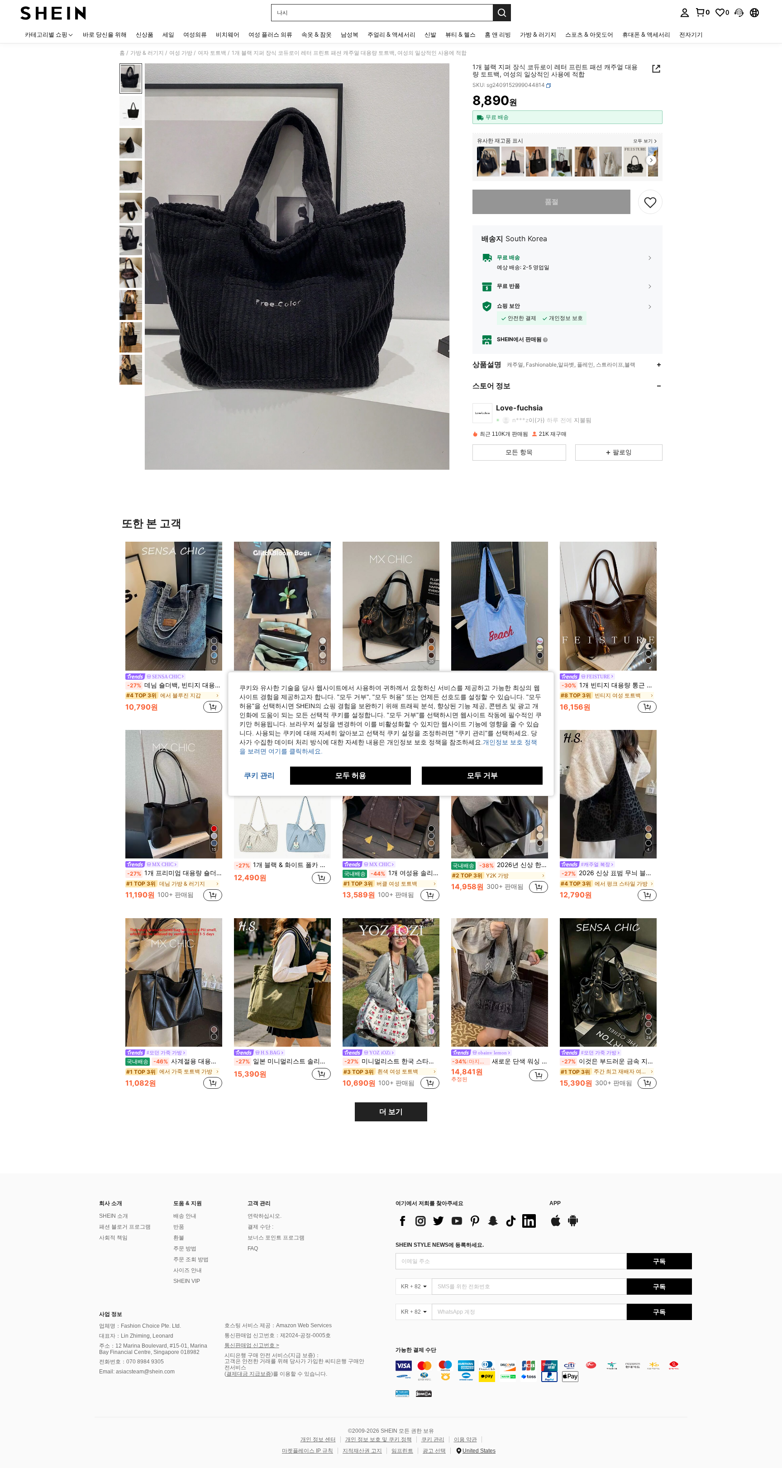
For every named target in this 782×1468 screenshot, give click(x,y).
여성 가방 (180, 53)
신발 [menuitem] (430, 34)
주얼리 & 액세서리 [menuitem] (391, 34)
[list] (468, 1221)
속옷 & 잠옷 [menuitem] (316, 34)
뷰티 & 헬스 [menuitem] (460, 34)
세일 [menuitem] (168, 34)
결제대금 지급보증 (248, 1374)
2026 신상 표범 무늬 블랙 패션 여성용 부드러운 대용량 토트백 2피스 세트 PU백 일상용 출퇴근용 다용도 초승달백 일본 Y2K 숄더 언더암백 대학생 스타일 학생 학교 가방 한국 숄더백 (609, 873)
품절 (551, 201)
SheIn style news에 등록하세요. (440, 1245)
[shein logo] (53, 12)
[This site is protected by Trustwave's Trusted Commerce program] (402, 1393)
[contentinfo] (544, 1371)
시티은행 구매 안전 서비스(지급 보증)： (272, 1355)
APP (555, 1203)
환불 (178, 1237)
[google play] (573, 1225)
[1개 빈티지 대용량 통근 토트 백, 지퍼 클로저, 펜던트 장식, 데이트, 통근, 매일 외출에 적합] (608, 606)
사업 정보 (110, 1314)
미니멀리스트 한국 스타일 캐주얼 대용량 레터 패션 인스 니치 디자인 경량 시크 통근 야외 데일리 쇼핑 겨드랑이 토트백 (391, 1061)
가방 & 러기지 (147, 53)
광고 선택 (434, 1451)
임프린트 (402, 1451)
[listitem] (488, 162)
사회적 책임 (113, 1237)
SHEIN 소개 (113, 1216)
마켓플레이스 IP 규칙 (307, 1451)
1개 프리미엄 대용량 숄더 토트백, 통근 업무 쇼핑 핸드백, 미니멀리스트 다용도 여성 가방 (174, 873)
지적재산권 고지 (362, 1451)
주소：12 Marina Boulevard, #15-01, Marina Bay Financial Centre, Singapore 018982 (153, 1349)
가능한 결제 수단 (416, 1350)
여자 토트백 (212, 53)
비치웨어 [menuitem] (227, 34)
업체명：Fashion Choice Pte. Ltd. (140, 1326)
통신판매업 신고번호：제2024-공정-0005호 (277, 1335)
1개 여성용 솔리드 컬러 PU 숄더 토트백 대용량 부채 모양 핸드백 (391, 873)
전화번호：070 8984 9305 (131, 1361)
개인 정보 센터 (318, 1439)
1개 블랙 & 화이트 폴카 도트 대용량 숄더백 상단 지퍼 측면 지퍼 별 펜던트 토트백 (283, 864)
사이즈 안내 (187, 1270)
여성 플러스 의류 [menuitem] (270, 34)
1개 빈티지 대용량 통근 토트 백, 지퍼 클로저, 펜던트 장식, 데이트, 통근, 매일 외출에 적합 (609, 685)
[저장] (650, 202)
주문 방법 (184, 1248)
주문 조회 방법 (191, 1259)
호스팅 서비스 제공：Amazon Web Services (278, 1325)
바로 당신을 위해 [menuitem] (105, 34)
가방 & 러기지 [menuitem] (538, 34)
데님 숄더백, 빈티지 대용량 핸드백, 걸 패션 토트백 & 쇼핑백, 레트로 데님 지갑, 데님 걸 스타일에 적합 (174, 685)
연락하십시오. (264, 1216)
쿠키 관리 (432, 1439)
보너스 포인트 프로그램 (276, 1237)
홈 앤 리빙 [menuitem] (498, 34)
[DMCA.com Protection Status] (424, 1393)
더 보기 (391, 1111)
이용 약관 (465, 1439)
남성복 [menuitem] (349, 34)
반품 (178, 1227)
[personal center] (684, 12)
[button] (739, 12)
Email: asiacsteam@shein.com (137, 1371)
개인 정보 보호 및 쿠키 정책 (378, 1439)
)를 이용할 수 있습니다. (299, 1374)
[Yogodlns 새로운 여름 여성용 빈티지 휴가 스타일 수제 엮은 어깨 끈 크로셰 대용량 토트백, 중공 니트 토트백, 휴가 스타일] (512, 162)
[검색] (502, 12)
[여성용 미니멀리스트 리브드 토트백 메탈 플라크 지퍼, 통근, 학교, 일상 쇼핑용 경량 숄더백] (537, 162)
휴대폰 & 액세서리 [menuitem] (646, 34)
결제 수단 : (260, 1227)
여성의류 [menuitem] (195, 34)
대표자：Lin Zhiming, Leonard (136, 1336)
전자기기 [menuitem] (691, 34)
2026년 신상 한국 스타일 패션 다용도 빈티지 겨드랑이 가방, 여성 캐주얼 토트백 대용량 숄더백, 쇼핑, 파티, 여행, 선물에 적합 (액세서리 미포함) (500, 864)
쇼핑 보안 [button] (508, 306)
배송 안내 (184, 1216)
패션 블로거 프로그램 (125, 1227)
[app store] (555, 1225)
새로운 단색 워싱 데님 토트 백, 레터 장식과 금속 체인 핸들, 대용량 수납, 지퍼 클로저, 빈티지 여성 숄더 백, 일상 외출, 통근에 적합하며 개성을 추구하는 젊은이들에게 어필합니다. (500, 1061)
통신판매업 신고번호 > (251, 1345)
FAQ (253, 1248)
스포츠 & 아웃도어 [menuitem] (589, 34)
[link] (702, 12)
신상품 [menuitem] (144, 34)
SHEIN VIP (186, 1281)
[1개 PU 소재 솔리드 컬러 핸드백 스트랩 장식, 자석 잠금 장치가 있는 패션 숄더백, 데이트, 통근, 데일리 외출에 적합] (635, 162)
